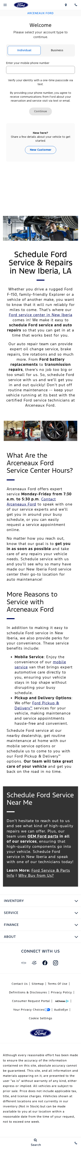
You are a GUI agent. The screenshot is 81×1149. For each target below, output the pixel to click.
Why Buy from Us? (36, 875)
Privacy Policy (61, 992)
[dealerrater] (34, 962)
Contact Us (20, 984)
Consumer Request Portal (31, 1001)
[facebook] (44, 962)
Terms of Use (57, 984)
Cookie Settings (40, 1018)
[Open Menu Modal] (5, 5)
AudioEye (61, 1009)
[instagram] (55, 962)
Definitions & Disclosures (28, 992)
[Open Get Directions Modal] (66, 5)
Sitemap (38, 984)
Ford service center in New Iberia (40, 314)
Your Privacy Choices (28, 1009)
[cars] (23, 962)
